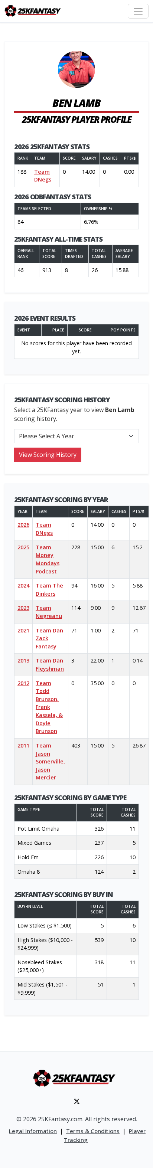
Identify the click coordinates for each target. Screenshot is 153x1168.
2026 (23, 524)
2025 (23, 547)
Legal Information (33, 1131)
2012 (23, 683)
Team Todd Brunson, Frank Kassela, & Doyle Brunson (49, 707)
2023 (23, 607)
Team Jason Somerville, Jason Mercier (50, 761)
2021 (23, 630)
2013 (23, 660)
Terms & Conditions (93, 1131)
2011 (23, 745)
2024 (23, 585)
